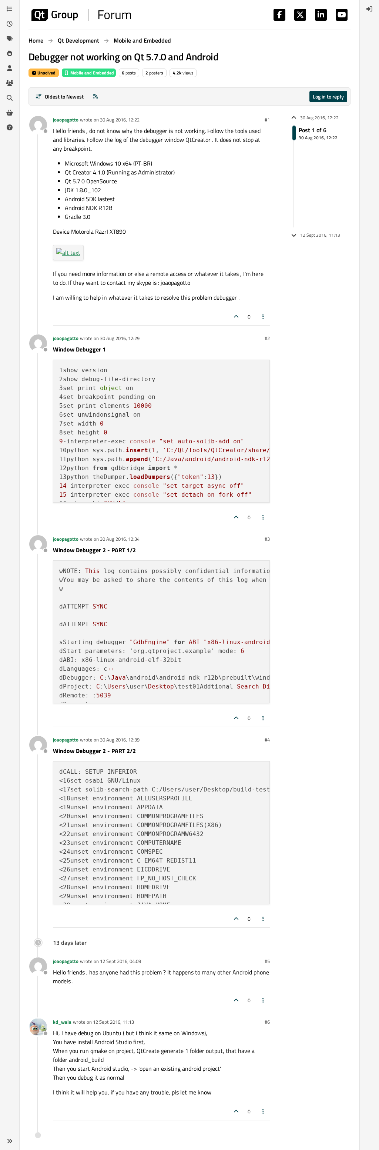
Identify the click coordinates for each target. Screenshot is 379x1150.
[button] (9, 1141)
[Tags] (9, 38)
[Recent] (9, 24)
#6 (267, 1022)
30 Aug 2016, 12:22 (120, 119)
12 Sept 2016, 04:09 (120, 961)
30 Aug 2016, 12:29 (120, 338)
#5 (267, 961)
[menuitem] (369, 9)
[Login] (369, 9)
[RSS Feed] (95, 96)
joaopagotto (65, 119)
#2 (267, 338)
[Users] (9, 68)
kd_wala (62, 1022)
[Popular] (9, 53)
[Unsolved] (9, 127)
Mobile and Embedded (91, 72)
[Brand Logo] (81, 15)
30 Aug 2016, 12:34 (120, 539)
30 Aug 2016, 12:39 (120, 739)
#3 (267, 539)
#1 (267, 119)
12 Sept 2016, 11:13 (113, 1022)
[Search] (9, 98)
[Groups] (9, 83)
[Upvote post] (236, 316)
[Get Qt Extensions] (9, 113)
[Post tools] (263, 316)
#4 (267, 739)
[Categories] (9, 9)
